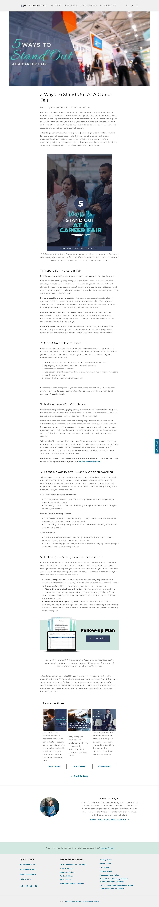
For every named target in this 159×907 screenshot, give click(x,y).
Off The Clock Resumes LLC (74, 901)
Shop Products (66, 868)
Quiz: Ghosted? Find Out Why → (73, 865)
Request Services (67, 872)
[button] (127, 5)
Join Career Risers (27, 869)
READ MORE (55, 766)
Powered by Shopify (92, 901)
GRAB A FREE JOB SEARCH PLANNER (108, 820)
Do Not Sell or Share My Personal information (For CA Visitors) (114, 880)
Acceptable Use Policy (109, 875)
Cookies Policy (106, 871)
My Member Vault (27, 865)
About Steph (65, 880)
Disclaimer (104, 867)
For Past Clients (66, 876)
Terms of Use (105, 864)
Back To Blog (81, 776)
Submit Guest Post (28, 874)
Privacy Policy (106, 860)
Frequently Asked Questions (72, 884)
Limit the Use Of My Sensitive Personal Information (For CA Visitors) (116, 886)
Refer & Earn (25, 879)
